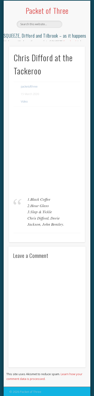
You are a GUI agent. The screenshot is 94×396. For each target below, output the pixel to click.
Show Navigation (73, 40)
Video (24, 101)
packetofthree (29, 86)
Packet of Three (47, 10)
